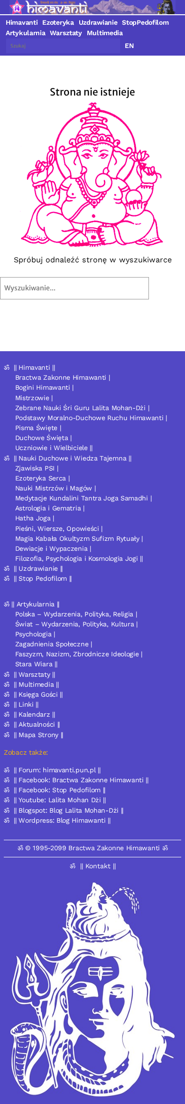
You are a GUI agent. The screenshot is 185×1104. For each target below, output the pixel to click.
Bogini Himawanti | (44, 387)
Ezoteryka (58, 22)
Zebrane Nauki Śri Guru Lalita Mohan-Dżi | (82, 408)
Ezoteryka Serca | (42, 478)
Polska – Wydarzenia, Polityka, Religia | (76, 614)
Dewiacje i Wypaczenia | (53, 548)
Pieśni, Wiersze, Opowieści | (59, 528)
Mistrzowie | (34, 398)
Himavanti (21, 22)
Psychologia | (35, 634)
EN (129, 45)
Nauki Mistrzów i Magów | (55, 488)
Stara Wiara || (36, 664)
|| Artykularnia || (35, 604)
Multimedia (105, 33)
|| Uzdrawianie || (38, 568)
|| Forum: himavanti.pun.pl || (57, 770)
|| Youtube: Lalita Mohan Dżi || (60, 800)
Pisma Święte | (38, 428)
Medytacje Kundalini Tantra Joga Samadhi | (83, 498)
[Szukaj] (169, 288)
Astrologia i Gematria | (49, 508)
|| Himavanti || (34, 367)
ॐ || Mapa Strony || (33, 735)
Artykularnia (25, 33)
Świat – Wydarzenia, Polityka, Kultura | (76, 624)
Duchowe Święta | (43, 438)
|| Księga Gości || (38, 694)
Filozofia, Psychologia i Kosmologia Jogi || (79, 558)
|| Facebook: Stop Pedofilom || (59, 790)
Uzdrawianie (98, 22)
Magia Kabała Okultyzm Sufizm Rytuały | (79, 538)
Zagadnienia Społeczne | (53, 644)
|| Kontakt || (98, 866)
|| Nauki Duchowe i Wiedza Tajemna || (72, 458)
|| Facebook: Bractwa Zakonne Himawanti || (81, 780)
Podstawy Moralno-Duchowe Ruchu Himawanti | (91, 418)
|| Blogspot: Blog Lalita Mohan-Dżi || (68, 810)
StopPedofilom (145, 22)
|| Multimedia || (36, 684)
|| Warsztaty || (34, 674)
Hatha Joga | (34, 518)
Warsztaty (66, 33)
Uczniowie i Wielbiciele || (53, 447)
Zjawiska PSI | (36, 468)
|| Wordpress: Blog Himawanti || (62, 820)
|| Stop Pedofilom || (43, 578)
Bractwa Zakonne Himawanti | (62, 377)
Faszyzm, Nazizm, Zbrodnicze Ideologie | (78, 654)
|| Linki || (26, 704)
